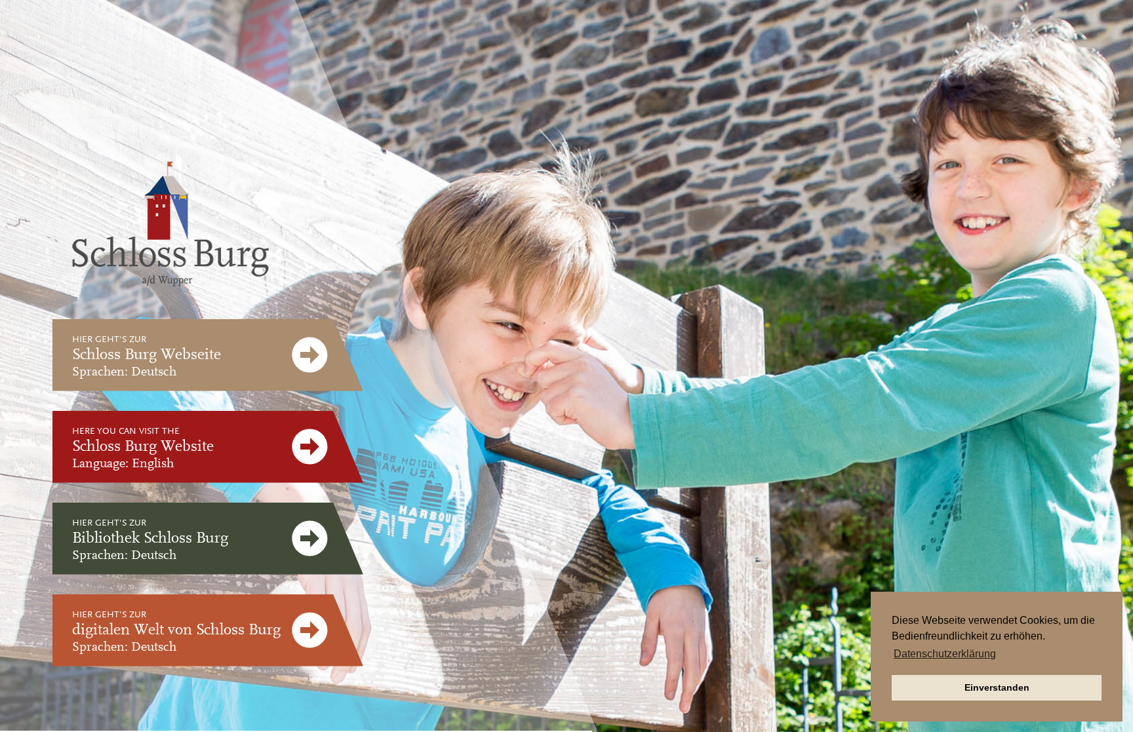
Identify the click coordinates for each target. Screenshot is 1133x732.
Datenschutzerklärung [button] (945, 653)
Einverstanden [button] (996, 687)
